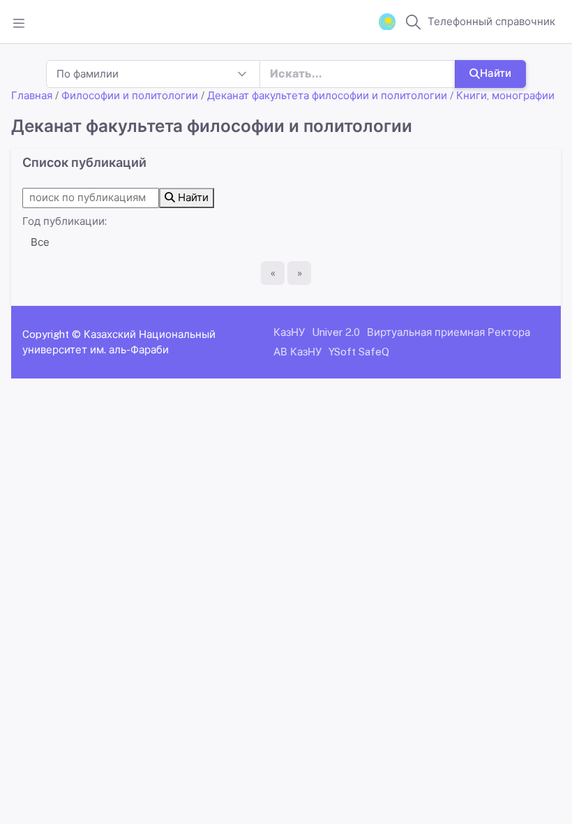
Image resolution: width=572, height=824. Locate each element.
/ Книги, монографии (502, 95)
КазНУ (289, 332)
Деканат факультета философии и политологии (327, 95)
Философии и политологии (129, 95)
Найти (495, 73)
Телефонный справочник (491, 21)
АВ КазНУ (297, 352)
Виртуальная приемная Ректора (448, 332)
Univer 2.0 (336, 332)
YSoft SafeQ (359, 352)
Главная (31, 95)
